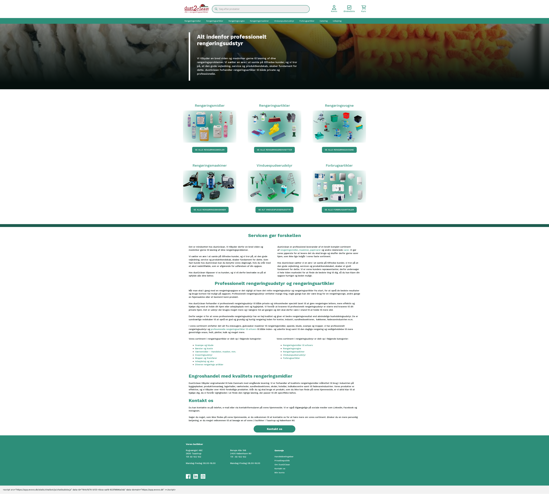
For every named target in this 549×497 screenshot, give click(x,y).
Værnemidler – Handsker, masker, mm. (215, 351)
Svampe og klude (204, 345)
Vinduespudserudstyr (284, 21)
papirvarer (316, 250)
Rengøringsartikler (214, 21)
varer (346, 250)
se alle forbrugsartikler (339, 210)
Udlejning (337, 21)
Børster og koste (204, 348)
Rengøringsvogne (236, 21)
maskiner (304, 250)
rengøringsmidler (289, 250)
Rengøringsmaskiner (259, 21)
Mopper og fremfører (206, 358)
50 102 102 (195, 457)
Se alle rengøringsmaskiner (210, 210)
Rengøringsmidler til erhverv (298, 345)
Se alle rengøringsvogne (339, 150)
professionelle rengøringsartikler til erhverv (233, 329)
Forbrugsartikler (306, 21)
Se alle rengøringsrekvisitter (274, 150)
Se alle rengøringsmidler (209, 150)
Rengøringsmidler (192, 21)
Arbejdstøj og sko (204, 361)
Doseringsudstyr (203, 355)
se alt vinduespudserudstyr (274, 210)
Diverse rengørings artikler (209, 364)
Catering (324, 21)
